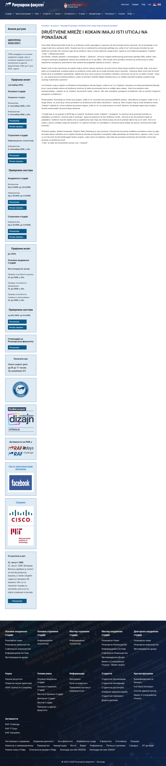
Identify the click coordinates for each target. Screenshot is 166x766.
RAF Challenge (12, 724)
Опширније (14, 121)
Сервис (135, 4)
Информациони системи (17, 653)
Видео (83, 745)
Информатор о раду (86, 741)
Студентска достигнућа (113, 687)
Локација (134, 741)
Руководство (43, 745)
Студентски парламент (112, 696)
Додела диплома (110, 700)
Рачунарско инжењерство (17, 645)
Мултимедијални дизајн (16, 657)
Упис (37, 14)
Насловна (45, 26)
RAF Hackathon (12, 733)
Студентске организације (114, 679)
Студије (8, 14)
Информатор (96, 745)
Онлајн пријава (16, 126)
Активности (69, 14)
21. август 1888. (16, 562)
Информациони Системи (114, 649)
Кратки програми (23, 14)
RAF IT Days (11, 729)
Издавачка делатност (43, 741)
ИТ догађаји (148, 745)
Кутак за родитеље (79, 683)
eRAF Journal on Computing (18, 687)
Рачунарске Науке (110, 640)
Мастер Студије (44, 702)
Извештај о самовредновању (19, 745)
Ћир (143, 4)
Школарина (75, 679)
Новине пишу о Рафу (15, 750)
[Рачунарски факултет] (24, 4)
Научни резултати (13, 679)
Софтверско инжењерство (18, 649)
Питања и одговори (115, 745)
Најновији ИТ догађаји (69, 26)
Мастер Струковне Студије (50, 694)
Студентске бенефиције (113, 683)
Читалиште (109, 14)
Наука (57, 14)
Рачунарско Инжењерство (114, 645)
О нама (82, 14)
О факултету (106, 741)
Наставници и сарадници (17, 741)
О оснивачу (121, 741)
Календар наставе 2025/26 (73, 750)
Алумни (121, 14)
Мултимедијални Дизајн (113, 657)
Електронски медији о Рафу (42, 750)
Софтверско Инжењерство (115, 653)
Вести (73, 745)
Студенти (47, 14)
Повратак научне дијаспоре (18, 683)
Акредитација (95, 14)
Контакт (125, 4)
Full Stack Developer (143, 687)
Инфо (129, 14)
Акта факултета (65, 741)
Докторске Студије (46, 698)
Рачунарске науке (13, 640)
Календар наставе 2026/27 (102, 750)
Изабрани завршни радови (115, 692)
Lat (149, 4)
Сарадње (21, 502)
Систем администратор (145, 691)
